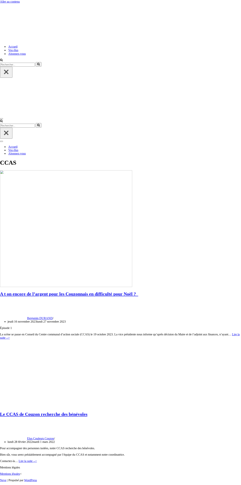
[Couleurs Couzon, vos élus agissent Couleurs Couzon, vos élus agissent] (19, 40)
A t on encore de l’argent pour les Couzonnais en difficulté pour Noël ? (69, 294)
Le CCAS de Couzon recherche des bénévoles (43, 414)
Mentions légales (10, 473)
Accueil (13, 46)
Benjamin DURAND (40, 318)
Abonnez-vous (17, 53)
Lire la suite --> (28, 461)
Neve (3, 480)
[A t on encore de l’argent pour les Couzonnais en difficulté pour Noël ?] (66, 286)
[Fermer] (6, 72)
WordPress (30, 480)
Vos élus (13, 50)
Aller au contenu (10, 1)
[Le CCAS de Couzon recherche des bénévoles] (87, 406)
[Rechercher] (1, 60)
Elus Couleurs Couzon (40, 438)
